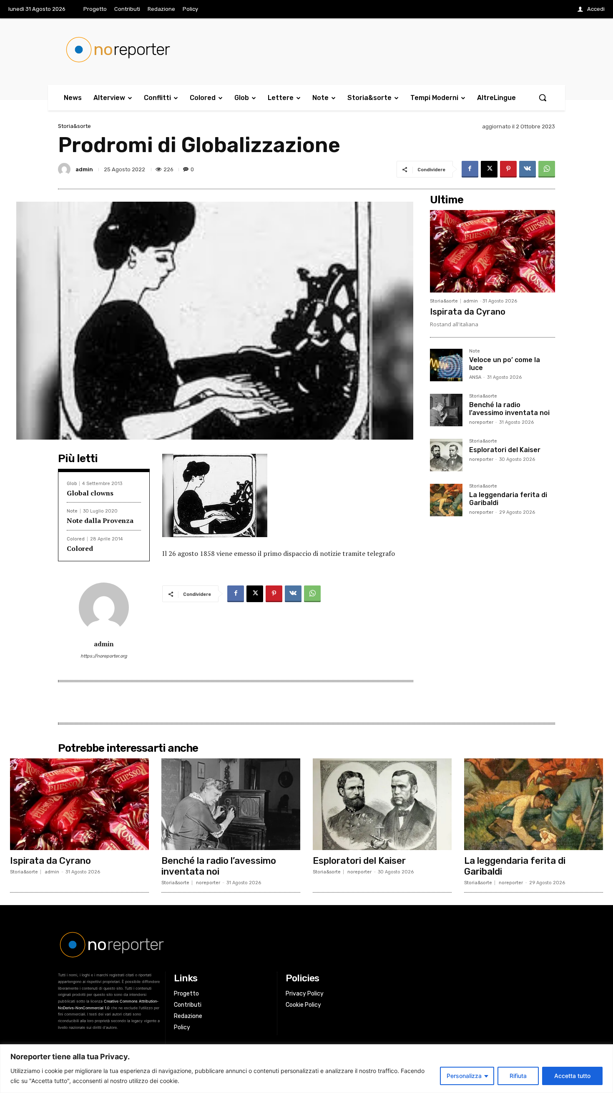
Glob (72, 483)
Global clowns (90, 493)
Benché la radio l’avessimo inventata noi (509, 409)
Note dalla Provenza (100, 520)
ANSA (475, 377)
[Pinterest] (508, 169)
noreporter (481, 422)
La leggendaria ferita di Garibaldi (514, 866)
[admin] (65, 169)
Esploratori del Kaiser (504, 450)
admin (84, 169)
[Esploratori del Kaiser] (446, 455)
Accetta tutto (572, 1075)
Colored (76, 539)
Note (72, 511)
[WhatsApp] (546, 169)
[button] (542, 97)
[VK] (527, 169)
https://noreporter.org (103, 656)
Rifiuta (518, 1075)
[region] (306, 1068)
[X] (489, 169)
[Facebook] (470, 169)
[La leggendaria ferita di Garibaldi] (446, 500)
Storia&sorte (74, 126)
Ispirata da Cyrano (467, 312)
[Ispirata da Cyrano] (492, 251)
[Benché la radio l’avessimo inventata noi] (446, 410)
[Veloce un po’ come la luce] (446, 365)
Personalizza (464, 1075)
